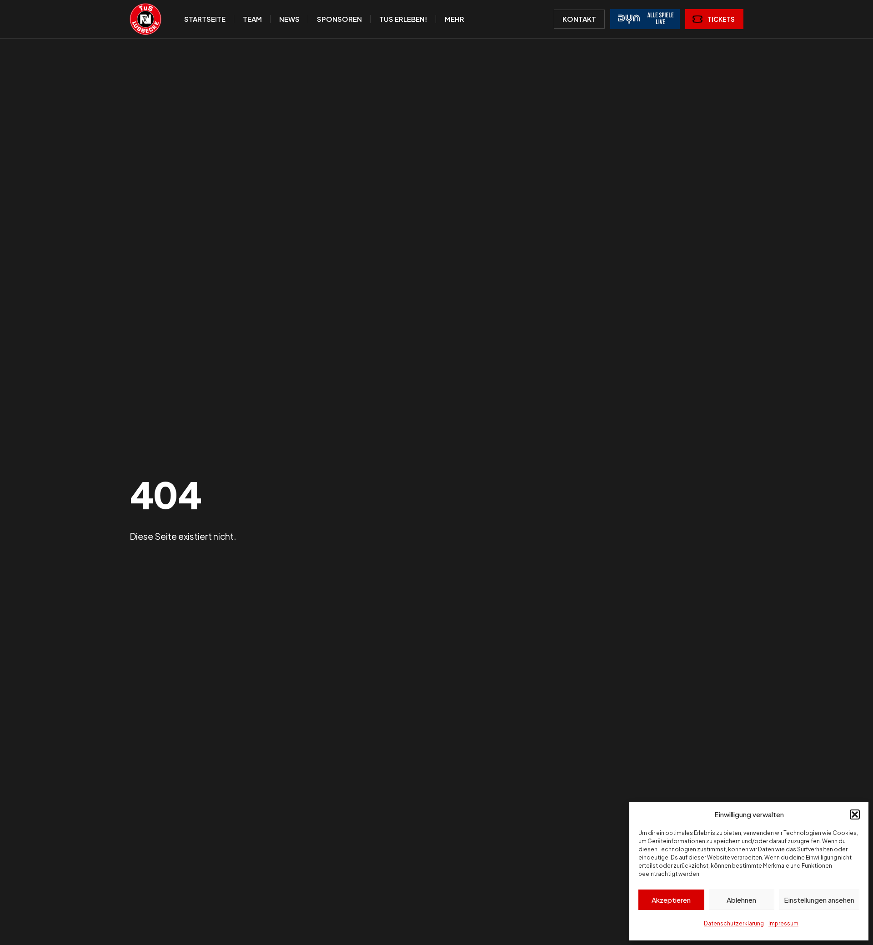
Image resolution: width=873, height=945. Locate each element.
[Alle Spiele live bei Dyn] (645, 19)
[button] (854, 814)
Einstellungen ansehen (819, 899)
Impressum (783, 923)
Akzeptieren (671, 899)
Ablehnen (741, 899)
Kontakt (579, 19)
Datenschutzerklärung (734, 923)
